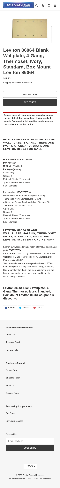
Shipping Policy (13, 377)
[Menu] (55, 5)
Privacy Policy (13, 350)
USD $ (29, 466)
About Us (10, 334)
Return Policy (12, 370)
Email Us (10, 385)
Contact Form (12, 393)
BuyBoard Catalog (14, 421)
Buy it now (30, 102)
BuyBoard (10, 413)
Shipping (7, 82)
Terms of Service (14, 342)
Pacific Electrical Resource (33, 475)
